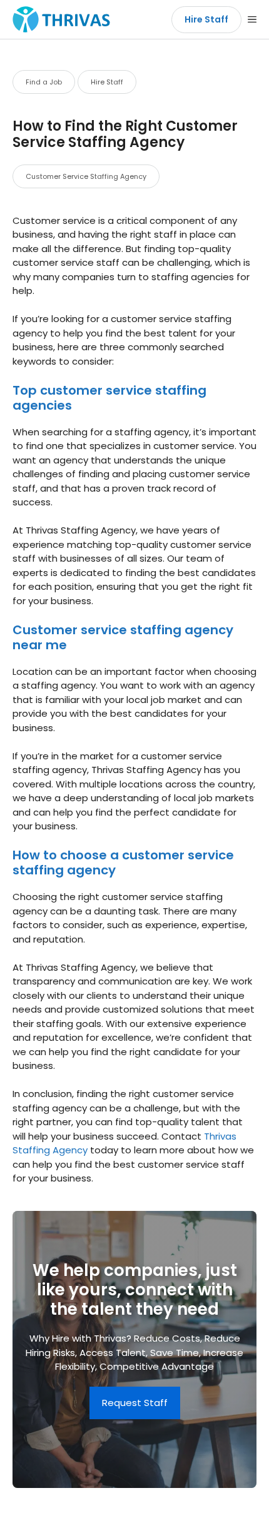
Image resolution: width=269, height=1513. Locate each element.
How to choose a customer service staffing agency (123, 862)
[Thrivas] (58, 19)
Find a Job (44, 82)
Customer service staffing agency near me (123, 637)
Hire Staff (206, 19)
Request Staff (135, 1402)
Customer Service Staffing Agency (86, 176)
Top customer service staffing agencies (109, 398)
